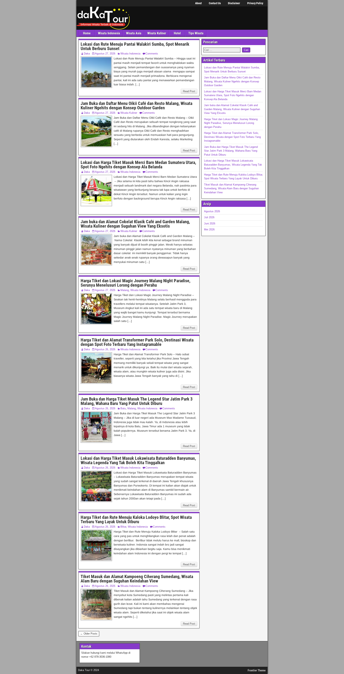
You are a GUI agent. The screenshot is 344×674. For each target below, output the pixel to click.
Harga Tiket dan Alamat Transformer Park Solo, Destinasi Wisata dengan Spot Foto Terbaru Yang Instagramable (137, 342)
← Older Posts (88, 633)
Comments (152, 53)
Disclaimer (234, 3)
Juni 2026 (209, 223)
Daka (87, 53)
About (198, 3)
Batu (123, 408)
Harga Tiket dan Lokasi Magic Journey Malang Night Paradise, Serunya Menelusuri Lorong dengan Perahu (135, 283)
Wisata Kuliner (156, 33)
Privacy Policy (255, 3)
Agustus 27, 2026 (105, 53)
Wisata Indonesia (109, 33)
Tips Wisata (195, 33)
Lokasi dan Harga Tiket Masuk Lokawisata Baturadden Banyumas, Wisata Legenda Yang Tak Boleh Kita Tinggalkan (138, 460)
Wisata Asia (133, 33)
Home (87, 33)
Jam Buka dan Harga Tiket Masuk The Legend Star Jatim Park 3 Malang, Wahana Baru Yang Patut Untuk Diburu (137, 401)
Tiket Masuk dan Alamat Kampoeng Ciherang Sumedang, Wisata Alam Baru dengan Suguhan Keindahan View (137, 578)
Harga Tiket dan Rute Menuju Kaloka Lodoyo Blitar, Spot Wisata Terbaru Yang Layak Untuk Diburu (136, 519)
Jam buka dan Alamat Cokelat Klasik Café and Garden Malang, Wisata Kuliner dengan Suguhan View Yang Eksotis (135, 224)
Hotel (177, 33)
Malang (124, 290)
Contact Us (215, 3)
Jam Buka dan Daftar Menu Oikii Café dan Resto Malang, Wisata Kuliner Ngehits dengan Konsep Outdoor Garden (136, 105)
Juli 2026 (209, 217)
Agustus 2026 (212, 211)
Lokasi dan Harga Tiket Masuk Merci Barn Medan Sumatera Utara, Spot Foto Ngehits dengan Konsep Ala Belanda (138, 164)
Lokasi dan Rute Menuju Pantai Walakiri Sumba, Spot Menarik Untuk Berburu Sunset (135, 46)
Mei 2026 (209, 229)
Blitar (123, 526)
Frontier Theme (257, 670)
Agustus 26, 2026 (105, 349)
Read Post (189, 91)
